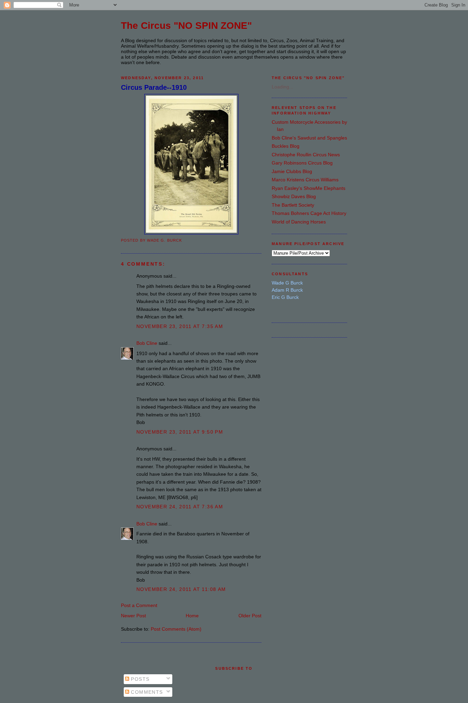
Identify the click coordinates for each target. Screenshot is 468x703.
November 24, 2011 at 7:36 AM (179, 506)
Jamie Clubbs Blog (292, 171)
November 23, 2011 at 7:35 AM (179, 326)
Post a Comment (139, 605)
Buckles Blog (285, 146)
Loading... (282, 86)
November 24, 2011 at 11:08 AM (181, 589)
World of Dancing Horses (299, 222)
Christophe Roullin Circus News (306, 154)
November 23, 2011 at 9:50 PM (179, 432)
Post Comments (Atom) (176, 629)
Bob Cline (146, 343)
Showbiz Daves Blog (294, 196)
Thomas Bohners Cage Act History (309, 213)
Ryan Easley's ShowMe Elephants (308, 188)
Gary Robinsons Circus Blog (302, 163)
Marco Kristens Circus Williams (305, 179)
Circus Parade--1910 (154, 87)
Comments (146, 692)
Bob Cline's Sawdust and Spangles (309, 138)
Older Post (249, 615)
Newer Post (133, 615)
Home (192, 615)
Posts (139, 679)
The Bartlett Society (293, 205)
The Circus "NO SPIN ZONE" (186, 25)
